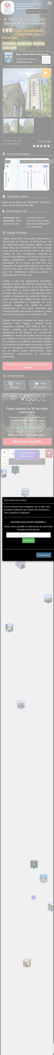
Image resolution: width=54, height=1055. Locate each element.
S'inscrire (28, 540)
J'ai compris (43, 555)
